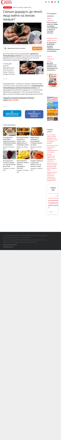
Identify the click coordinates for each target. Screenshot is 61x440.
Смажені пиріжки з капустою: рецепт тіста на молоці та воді (36, 163)
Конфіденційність (8, 247)
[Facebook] (55, 2)
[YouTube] (52, 2)
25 (50, 205)
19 (51, 203)
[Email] (48, 2)
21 (54, 203)
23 (57, 203)
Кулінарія (49, 38)
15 (56, 200)
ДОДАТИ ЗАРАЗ (37, 48)
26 (51, 205)
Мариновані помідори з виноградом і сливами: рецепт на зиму (36, 141)
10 (49, 200)
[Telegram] (58, 2)
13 (53, 200)
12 (51, 200)
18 (50, 203)
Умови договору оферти (10, 244)
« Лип (50, 212)
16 (57, 200)
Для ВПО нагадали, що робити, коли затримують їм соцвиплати (52, 66)
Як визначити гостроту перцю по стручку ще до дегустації (9, 163)
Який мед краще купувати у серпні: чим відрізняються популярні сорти (23, 141)
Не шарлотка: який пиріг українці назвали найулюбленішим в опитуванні (9, 141)
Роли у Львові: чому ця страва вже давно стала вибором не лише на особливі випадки (52, 28)
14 (54, 200)
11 (50, 200)
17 (49, 203)
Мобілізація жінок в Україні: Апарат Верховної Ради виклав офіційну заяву (52, 166)
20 (53, 203)
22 (56, 203)
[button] (46, 2)
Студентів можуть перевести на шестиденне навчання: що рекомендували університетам (52, 176)
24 (49, 205)
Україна (54, 40)
